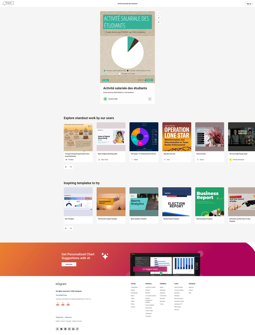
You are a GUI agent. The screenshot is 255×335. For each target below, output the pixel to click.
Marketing (162, 290)
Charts (132, 298)
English (58, 321)
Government (163, 295)
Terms (58, 295)
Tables (133, 301)
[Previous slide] (66, 167)
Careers (191, 290)
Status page (177, 307)
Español (74, 321)
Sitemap (176, 309)
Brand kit (147, 293)
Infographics (134, 287)
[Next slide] (71, 167)
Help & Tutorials (178, 287)
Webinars (176, 295)
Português (68, 321)
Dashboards (134, 293)
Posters (133, 307)
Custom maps (149, 310)
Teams (162, 304)
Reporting (162, 293)
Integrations (148, 313)
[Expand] (159, 13)
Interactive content (150, 287)
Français (79, 321)
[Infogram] (8, 3)
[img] (131, 44)
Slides (132, 304)
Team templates (149, 305)
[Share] (159, 18)
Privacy (64, 295)
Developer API (178, 304)
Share (106, 80)
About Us (191, 287)
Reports (133, 290)
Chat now (68, 317)
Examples (177, 293)
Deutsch (62, 321)
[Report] (159, 22)
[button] (115, 71)
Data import (148, 308)
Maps (132, 295)
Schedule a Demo (179, 301)
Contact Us (59, 317)
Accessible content (150, 295)
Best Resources (178, 298)
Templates (148, 316)
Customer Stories (179, 290)
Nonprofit (162, 298)
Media (161, 287)
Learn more (68, 264)
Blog (190, 293)
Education (162, 301)
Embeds (147, 290)
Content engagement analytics (148, 300)
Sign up (249, 3)
